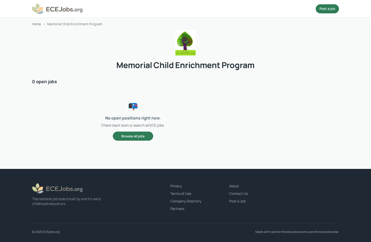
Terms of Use (180, 193)
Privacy (176, 186)
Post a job (327, 8)
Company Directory (185, 201)
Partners (177, 208)
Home (36, 24)
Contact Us (238, 193)
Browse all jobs (133, 136)
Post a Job (237, 201)
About (234, 186)
